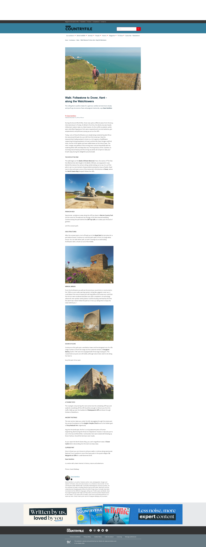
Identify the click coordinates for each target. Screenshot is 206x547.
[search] (138, 29)
